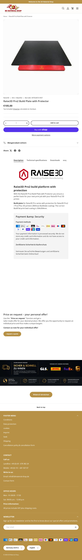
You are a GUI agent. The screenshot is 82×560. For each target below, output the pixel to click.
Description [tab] (18, 160)
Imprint (6, 432)
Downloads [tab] (55, 160)
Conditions (7, 420)
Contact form (8, 481)
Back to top (41, 407)
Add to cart (55, 123)
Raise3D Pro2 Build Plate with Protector (20, 16)
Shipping (16, 109)
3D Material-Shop (13, 555)
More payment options (41, 135)
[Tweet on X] (11, 150)
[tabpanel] (41, 187)
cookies (6, 428)
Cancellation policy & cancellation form (19, 445)
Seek (5, 437)
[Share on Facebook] (15, 150)
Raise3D (6, 98)
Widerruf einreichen (41, 395)
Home (5, 16)
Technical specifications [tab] (37, 160)
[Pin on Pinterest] (19, 150)
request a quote (12, 334)
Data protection (9, 424)
